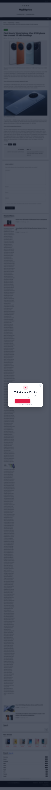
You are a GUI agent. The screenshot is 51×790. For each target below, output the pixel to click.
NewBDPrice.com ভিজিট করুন (22, 401)
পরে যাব (33, 401)
